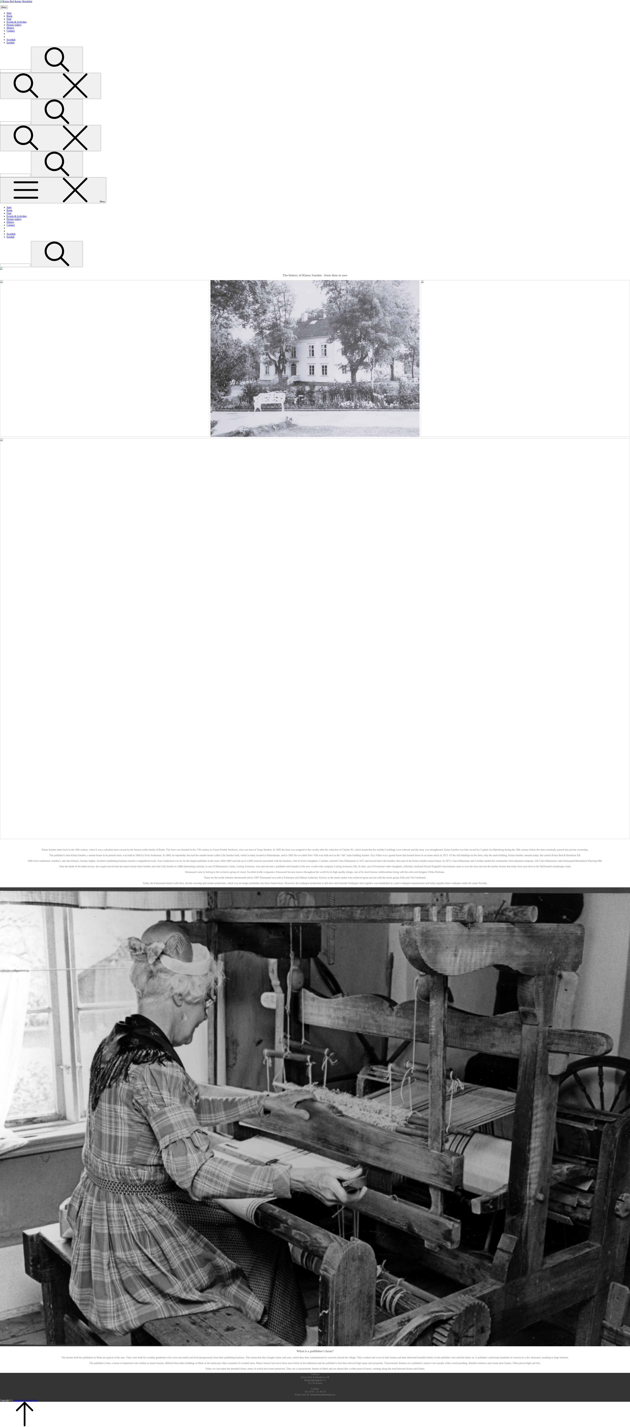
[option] (621, 1424)
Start (9, 13)
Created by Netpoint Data (25, 1400)
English (10, 42)
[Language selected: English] (621, 1424)
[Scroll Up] (24, 1425)
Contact (11, 30)
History (10, 27)
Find (9, 19)
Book (9, 16)
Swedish (11, 39)
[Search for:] (15, 71)
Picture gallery (14, 24)
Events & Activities (17, 22)
